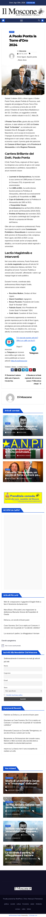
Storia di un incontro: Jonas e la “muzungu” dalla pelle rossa (22, 783)
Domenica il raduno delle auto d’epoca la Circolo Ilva (13, 378)
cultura (19, 904)
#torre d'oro (22, 60)
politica (6, 904)
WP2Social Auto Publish (15, 915)
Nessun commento (15, 790)
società (12, 904)
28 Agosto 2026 (13, 811)
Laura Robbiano (25, 478)
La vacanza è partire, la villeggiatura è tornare (21, 633)
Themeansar (38, 899)
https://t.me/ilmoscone (19, 361)
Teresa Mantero (30, 859)
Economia (25, 904)
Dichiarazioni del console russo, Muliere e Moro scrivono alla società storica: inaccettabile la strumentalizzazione (22, 741)
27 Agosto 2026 (13, 859)
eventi (12, 31)
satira (23, 909)
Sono (5, 687)
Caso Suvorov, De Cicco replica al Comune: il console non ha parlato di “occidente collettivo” (22, 722)
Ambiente (39, 904)
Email (6, 680)
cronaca (17, 909)
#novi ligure (21, 57)
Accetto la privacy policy (14, 695)
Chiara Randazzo (30, 787)
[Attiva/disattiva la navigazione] (21, 20)
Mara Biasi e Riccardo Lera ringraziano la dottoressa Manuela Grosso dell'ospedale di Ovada (21, 612)
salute (32, 904)
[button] (39, 20)
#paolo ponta (32, 57)
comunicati (9, 778)
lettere (8, 849)
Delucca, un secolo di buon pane (16, 620)
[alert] (23, 645)
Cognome (7, 673)
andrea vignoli (25, 455)
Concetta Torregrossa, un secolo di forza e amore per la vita (22, 475)
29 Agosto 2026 (13, 787)
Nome (6, 666)
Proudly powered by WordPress (13, 899)
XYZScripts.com (33, 915)
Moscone (22, 51)
